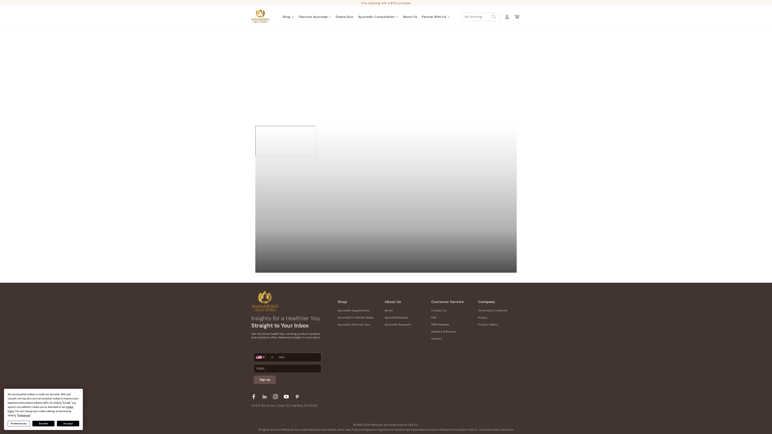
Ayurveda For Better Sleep (356, 317)
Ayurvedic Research (398, 324)
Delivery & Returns (443, 331)
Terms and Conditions (492, 310)
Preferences (19, 423)
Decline (43, 423)
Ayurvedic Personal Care (354, 324)
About (389, 310)
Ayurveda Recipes (397, 317)
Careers (436, 338)
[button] (288, 17)
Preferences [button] (23, 415)
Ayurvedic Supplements (354, 310)
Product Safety (488, 324)
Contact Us (438, 310)
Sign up (265, 379)
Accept (68, 423)
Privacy (482, 317)
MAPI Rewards (440, 324)
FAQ (433, 317)
